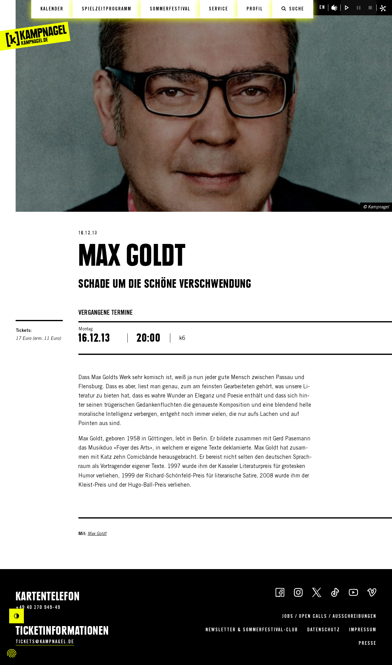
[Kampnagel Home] (35, 25)
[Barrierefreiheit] (334, 7)
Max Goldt (97, 534)
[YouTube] (353, 592)
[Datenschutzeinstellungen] (12, 653)
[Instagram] (298, 592)
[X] (316, 592)
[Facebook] (280, 592)
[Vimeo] (371, 592)
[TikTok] (335, 592)
